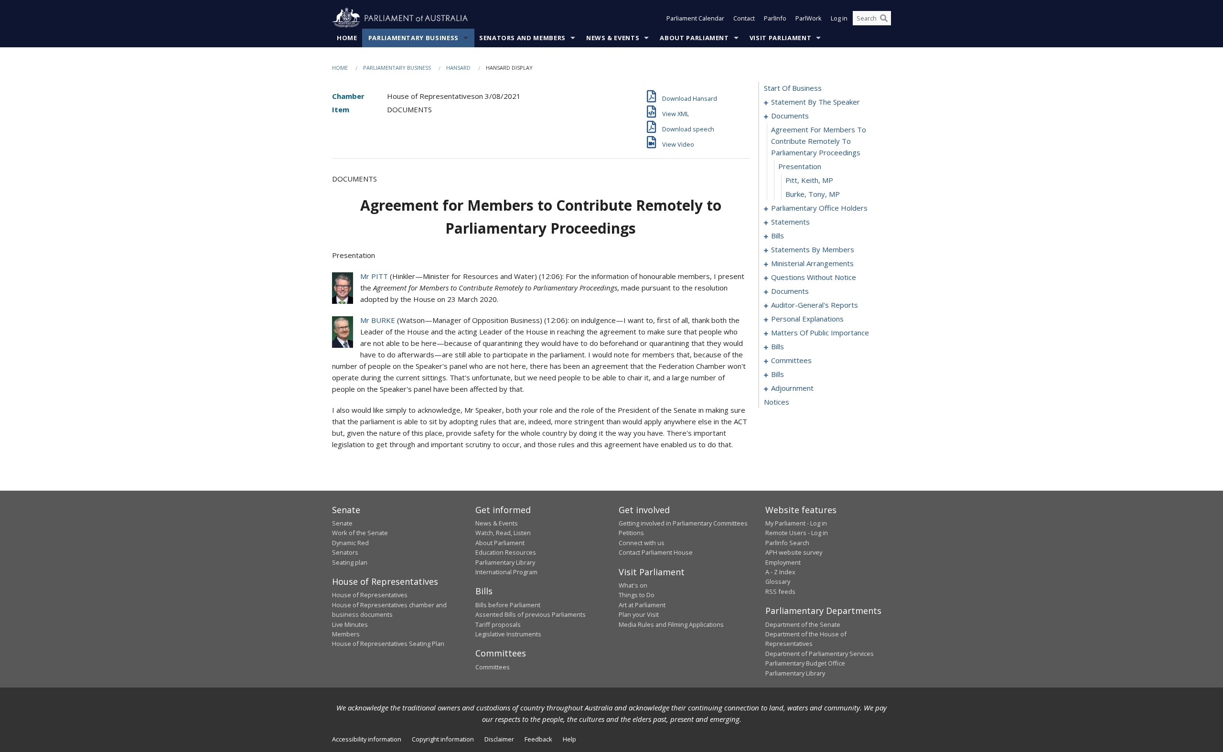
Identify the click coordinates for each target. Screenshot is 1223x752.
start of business (793, 88)
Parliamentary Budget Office (805, 663)
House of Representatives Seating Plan (388, 643)
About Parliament (694, 37)
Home (347, 37)
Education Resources (505, 552)
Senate (342, 523)
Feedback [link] (538, 739)
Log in (839, 18)
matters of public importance (820, 332)
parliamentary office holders (819, 208)
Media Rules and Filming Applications (671, 624)
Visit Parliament (780, 37)
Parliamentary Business (413, 37)
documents (790, 115)
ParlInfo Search (787, 542)
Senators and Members (522, 37)
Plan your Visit (639, 614)
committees (791, 360)
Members (346, 634)
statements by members (812, 249)
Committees (492, 667)
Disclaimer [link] (499, 739)
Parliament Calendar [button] (695, 18)
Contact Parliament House (656, 552)
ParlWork (808, 18)
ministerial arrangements (812, 263)
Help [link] (569, 739)
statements (790, 221)
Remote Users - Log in (796, 532)
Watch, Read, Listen (503, 532)
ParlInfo (775, 18)
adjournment (792, 388)
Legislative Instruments (508, 634)
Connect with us (642, 542)
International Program (506, 572)
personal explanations (807, 318)
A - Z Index (780, 572)
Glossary (777, 581)
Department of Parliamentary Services (819, 653)
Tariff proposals (498, 624)
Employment (783, 562)
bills (777, 235)
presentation (799, 166)
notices (776, 402)
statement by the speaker (815, 102)
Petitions (631, 532)
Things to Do (636, 595)
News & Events (612, 37)
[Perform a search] (884, 18)
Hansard (458, 67)
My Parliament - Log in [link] (796, 523)
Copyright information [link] (443, 739)
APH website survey (793, 552)
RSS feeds (780, 591)
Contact (744, 18)
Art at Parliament (642, 605)
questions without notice (813, 277)
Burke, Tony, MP (812, 194)
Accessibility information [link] (366, 739)
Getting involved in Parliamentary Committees (683, 523)
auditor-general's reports (814, 305)
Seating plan (349, 562)
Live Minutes (350, 624)
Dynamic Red (350, 542)
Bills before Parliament (507, 605)
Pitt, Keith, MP (809, 180)
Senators (345, 552)
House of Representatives (370, 595)
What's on (633, 585)
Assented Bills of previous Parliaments (530, 614)
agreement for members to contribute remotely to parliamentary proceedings (818, 141)
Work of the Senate (360, 532)
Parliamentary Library (505, 562)
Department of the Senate (802, 624)
